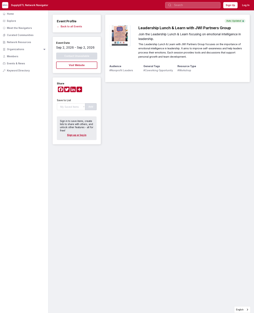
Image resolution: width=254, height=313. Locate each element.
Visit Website (77, 65)
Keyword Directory (16, 70)
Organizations (13, 49)
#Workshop (184, 70)
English (239, 309)
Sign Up (230, 5)
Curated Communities (18, 35)
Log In (246, 5)
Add (90, 106)
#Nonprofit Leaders (121, 70)
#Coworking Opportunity (158, 70)
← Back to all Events (69, 26)
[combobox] (242, 309)
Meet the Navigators (17, 27)
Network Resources (16, 42)
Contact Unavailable (76, 55)
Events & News (13, 63)
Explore (9, 20)
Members (10, 56)
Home (8, 13)
